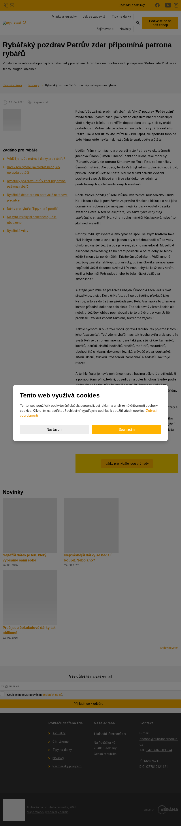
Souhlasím (127, 429)
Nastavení (54, 429)
